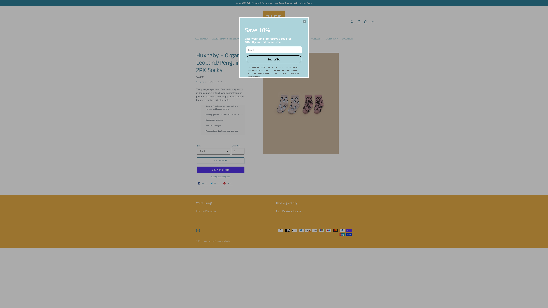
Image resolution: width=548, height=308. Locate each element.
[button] (304, 21)
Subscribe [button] (274, 59)
